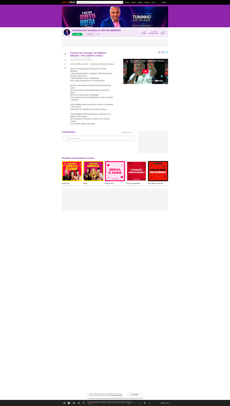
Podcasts (147, 2)
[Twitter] (166, 52)
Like (83, 403)
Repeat (139, 403)
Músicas (133, 2)
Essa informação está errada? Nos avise (81, 59)
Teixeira (151, 33)
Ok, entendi (134, 394)
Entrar (164, 2)
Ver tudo (87, 58)
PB (157, 33)
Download (144, 403)
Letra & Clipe (165, 403)
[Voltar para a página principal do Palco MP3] (69, 2)
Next (74, 403)
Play (69, 403)
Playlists (140, 2)
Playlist (149, 403)
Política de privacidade (116, 395)
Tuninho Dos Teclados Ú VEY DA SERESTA (96, 30)
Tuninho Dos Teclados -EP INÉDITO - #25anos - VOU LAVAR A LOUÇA (105, 402)
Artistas (127, 2)
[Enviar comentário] (132, 138)
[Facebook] (162, 52)
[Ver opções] (98, 34)
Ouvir (78, 34)
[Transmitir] (154, 403)
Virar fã (90, 34)
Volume (78, 403)
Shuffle (135, 403)
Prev (64, 403)
